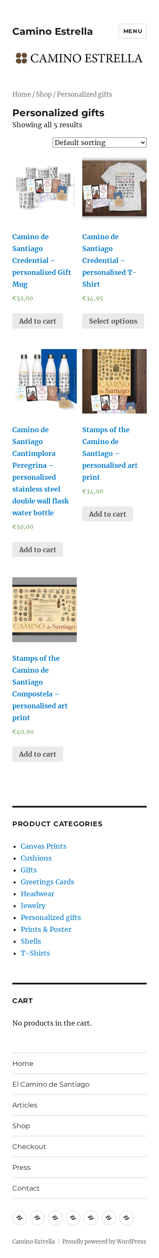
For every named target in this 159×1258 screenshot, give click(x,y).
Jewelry (33, 905)
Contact (26, 1188)
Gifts (29, 870)
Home (21, 94)
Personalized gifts (51, 917)
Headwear (37, 893)
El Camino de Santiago (50, 1084)
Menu (132, 31)
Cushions (36, 858)
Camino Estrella (52, 31)
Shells (31, 941)
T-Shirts (35, 953)
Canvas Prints (44, 846)
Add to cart (37, 321)
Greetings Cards (47, 882)
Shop (44, 94)
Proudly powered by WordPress (104, 1241)
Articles (24, 1105)
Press (21, 1167)
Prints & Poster (46, 929)
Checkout (29, 1147)
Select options (113, 321)
